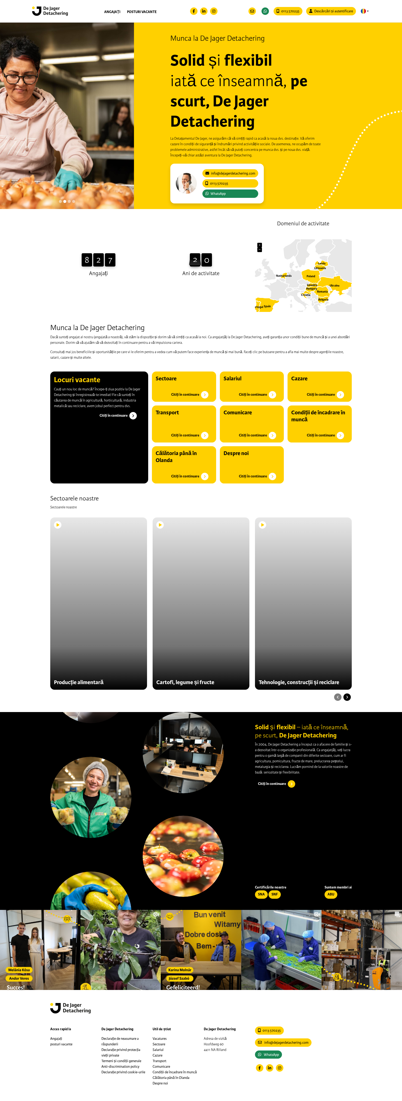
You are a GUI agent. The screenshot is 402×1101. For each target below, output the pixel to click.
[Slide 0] (60, 201)
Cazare (157, 1055)
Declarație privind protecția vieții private (120, 1052)
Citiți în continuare (114, 415)
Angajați (112, 12)
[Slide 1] (64, 201)
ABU (331, 894)
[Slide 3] (73, 201)
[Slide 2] (69, 201)
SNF (274, 894)
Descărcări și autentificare (333, 11)
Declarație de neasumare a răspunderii (120, 1041)
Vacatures (160, 1039)
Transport (159, 1061)
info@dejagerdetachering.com (286, 1042)
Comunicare (161, 1066)
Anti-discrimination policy (120, 1066)
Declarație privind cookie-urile (123, 1072)
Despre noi (160, 1083)
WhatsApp (218, 194)
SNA (261, 894)
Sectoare (159, 1044)
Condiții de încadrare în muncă (175, 1072)
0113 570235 (290, 11)
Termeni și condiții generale (121, 1061)
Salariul (158, 1050)
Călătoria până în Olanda (171, 1078)
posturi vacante (142, 12)
